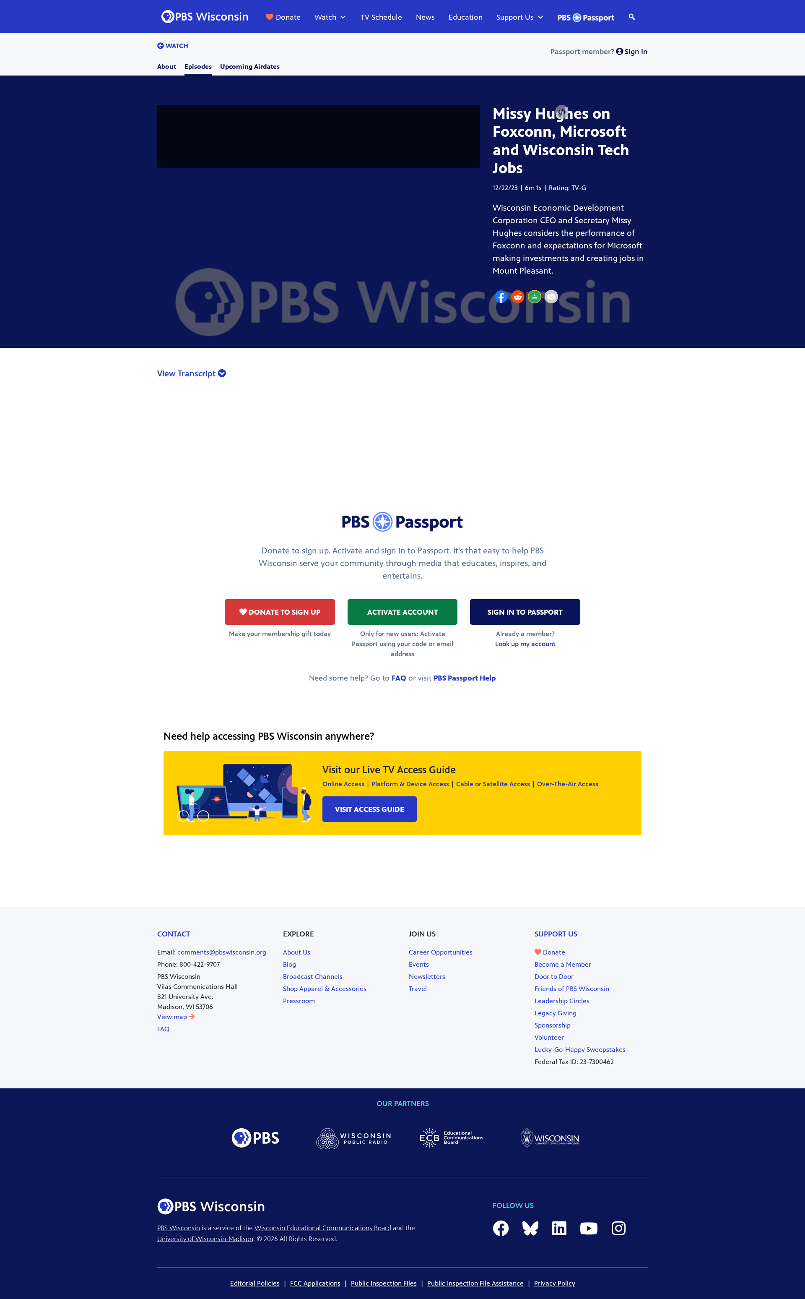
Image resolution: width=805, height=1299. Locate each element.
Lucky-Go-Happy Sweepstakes (580, 1050)
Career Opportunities (441, 952)
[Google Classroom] (534, 298)
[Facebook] (501, 298)
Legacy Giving (555, 1013)
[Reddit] (517, 298)
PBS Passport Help (465, 678)
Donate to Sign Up (283, 612)
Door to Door (554, 977)
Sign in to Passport (525, 612)
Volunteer (549, 1037)
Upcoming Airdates (250, 66)
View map (173, 1017)
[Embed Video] (562, 112)
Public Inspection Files (384, 1283)
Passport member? (599, 51)
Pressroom (299, 1001)
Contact (173, 934)
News (425, 17)
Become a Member (563, 964)
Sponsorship (553, 1025)
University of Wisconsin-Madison (205, 1239)
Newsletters (427, 977)
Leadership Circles (562, 1001)
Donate (288, 17)
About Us (296, 952)
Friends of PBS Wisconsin (572, 989)
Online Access (343, 784)
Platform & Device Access (410, 784)
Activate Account (402, 612)
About (166, 66)
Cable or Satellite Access (493, 784)
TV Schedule (381, 17)
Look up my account (525, 644)
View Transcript (187, 373)
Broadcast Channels (313, 977)
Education (466, 17)
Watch (325, 17)
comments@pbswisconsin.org (221, 952)
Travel (418, 989)
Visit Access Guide (369, 809)
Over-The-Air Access (567, 784)
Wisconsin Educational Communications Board (322, 1228)
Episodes (198, 66)
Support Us (515, 17)
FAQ (399, 678)
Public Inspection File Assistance (475, 1283)
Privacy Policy (554, 1283)
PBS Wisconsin (178, 1228)
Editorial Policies (255, 1283)
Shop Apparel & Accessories (324, 989)
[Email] (551, 298)
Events (419, 964)
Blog (289, 964)
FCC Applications (315, 1283)
